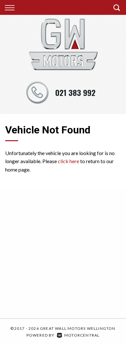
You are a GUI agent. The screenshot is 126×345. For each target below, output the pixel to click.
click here (68, 161)
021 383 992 (75, 92)
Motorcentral (82, 335)
